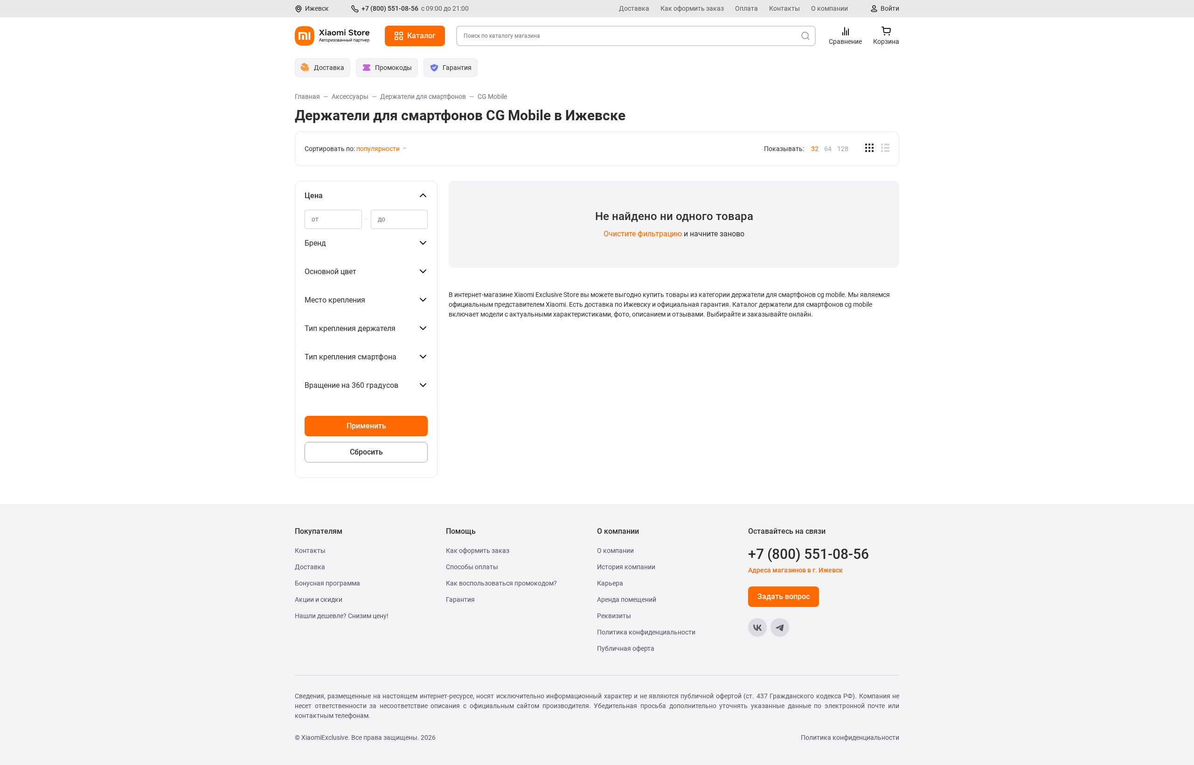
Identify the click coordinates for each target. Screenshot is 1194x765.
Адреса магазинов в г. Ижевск (795, 570)
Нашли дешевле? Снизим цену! (342, 616)
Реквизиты (614, 616)
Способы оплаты (472, 567)
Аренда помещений (626, 599)
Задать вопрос (783, 596)
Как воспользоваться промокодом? (501, 583)
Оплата (746, 8)
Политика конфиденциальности (646, 632)
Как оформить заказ (692, 8)
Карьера (610, 583)
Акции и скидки (318, 599)
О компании (829, 8)
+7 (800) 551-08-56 (389, 8)
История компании (626, 567)
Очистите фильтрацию (643, 233)
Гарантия (460, 599)
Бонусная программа (327, 583)
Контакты (784, 8)
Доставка (634, 8)
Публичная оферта (625, 648)
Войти (890, 8)
